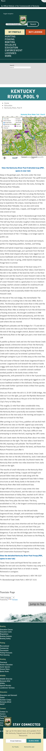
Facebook (3, 716)
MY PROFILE (14, 32)
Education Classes (6, 630)
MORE (8, 56)
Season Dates (5, 669)
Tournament (4, 650)
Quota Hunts (4, 671)
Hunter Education (6, 665)
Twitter (2, 718)
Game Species (5, 667)
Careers (3, 714)
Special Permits (5, 686)
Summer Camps (5, 700)
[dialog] (23, 734)
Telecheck (3, 662)
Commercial (4, 648)
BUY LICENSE (35, 32)
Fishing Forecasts (6, 653)
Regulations (4, 634)
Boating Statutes (6, 636)
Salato (2, 698)
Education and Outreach (8, 695)
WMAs (2, 683)
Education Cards (6, 632)
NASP (2, 704)
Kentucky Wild (5, 681)
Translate (15, 600)
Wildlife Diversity (6, 679)
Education (8, 105)
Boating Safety (5, 639)
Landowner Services (7, 688)
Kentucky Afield (5, 702)
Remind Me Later (29, 747)
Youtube (3, 721)
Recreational (4, 646)
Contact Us (4, 712)
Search (3, 24)
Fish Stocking (5, 655)
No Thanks (15, 747)
